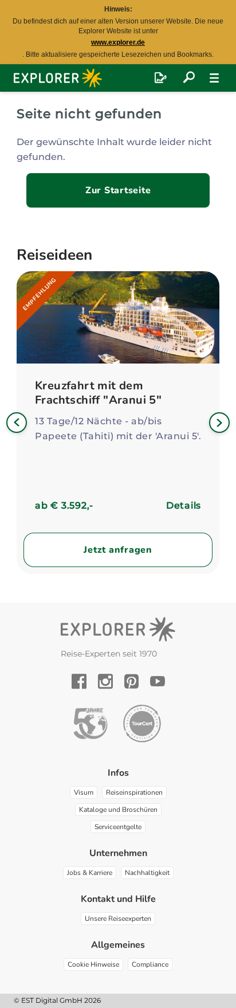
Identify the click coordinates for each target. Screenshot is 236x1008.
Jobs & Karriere (89, 872)
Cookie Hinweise (93, 964)
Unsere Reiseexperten (118, 918)
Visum (83, 792)
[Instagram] (105, 681)
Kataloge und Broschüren (118, 809)
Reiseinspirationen (134, 792)
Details (183, 505)
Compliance (150, 964)
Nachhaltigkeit (147, 872)
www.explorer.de (118, 42)
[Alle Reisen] (189, 78)
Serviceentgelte (118, 826)
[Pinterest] (131, 681)
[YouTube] (157, 681)
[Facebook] (79, 681)
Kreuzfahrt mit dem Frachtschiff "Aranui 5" (98, 393)
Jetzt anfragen (118, 550)
